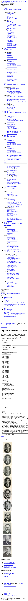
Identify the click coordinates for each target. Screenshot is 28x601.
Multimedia (6, 222)
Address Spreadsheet (11, 47)
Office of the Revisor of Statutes (14, 93)
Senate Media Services (12, 241)
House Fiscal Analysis (12, 255)
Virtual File (16, 304)
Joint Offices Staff (11, 107)
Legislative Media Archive (13, 246)
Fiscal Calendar (10, 122)
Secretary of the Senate (12, 69)
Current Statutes (10, 194)
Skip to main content (5, 1)
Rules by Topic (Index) (12, 211)
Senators (9, 53)
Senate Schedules (11, 124)
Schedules (6, 111)
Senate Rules (10, 76)
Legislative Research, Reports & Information (14, 251)
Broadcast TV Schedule (12, 132)
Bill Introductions (11, 167)
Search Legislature (5, 4)
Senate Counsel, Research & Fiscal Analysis (17, 71)
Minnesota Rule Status (12, 214)
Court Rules (9, 221)
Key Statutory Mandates (18, 314)
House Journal (10, 40)
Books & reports (10, 286)
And (6, 347)
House (5, 8)
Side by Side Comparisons (13, 159)
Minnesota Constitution (12, 218)
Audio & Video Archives (12, 231)
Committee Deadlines (12, 28)
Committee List (10, 21)
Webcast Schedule (11, 230)
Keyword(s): (5, 342)
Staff (8, 16)
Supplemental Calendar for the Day (15, 120)
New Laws (9, 285)
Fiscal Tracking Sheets (12, 170)
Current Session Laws (12, 186)
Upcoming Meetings (11, 24)
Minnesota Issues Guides (12, 284)
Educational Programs (12, 44)
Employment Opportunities (10, 316)
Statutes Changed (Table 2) (13, 206)
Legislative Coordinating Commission (15, 89)
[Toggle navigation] (1, 295)
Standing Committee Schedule (14, 25)
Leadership (9, 14)
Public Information (11, 35)
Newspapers (6, 300)
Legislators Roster (11, 267)
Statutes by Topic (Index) (12, 195)
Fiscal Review (10, 282)
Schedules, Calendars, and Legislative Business (15, 112)
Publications (6, 250)
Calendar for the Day (12, 119)
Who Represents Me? (12, 18)
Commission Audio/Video (13, 249)
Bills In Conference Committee (14, 158)
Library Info (6, 312)
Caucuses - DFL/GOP (12, 37)
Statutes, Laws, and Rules (10, 188)
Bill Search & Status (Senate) (13, 172)
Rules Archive (10, 213)
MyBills (8, 180)
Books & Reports (8, 297)
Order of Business (11, 118)
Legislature (6, 302)
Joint (5, 83)
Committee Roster (11, 22)
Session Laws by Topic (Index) (14, 202)
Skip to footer (23, 1)
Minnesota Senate (8, 49)
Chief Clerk (9, 31)
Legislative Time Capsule (13, 278)
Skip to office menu (15, 1)
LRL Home (2, 324)
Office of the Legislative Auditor (14, 92)
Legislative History (8, 309)
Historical (6, 301)
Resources (12, 310)
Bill (13, 168)
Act (16, 168)
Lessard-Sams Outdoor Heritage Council (16, 101)
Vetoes (8, 184)
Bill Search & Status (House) (13, 166)
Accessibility (10, 108)
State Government (13, 302)
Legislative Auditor (11, 259)
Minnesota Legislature (7, 2)
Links (5, 308)
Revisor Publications (11, 261)
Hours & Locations (18, 313)
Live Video (9, 229)
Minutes (8, 27)
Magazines (6, 298)
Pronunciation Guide (11, 45)
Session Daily (10, 233)
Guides (5, 306)
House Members (10, 13)
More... (8, 103)
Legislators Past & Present (13, 274)
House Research (10, 33)
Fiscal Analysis (10, 32)
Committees (6, 135)
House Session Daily (11, 265)
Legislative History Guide (13, 273)
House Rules (10, 41)
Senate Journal (10, 75)
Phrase (14, 347)
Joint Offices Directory (12, 105)
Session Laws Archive (12, 203)
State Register (10, 215)
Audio (13, 229)
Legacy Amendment (11, 110)
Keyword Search (11, 192)
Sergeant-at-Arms (11, 36)
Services (10, 314)
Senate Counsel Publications (13, 258)
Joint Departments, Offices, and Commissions (14, 84)
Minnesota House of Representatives (12, 9)
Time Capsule (10, 304)
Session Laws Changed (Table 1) (14, 205)
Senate (5, 48)
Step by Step (7, 310)
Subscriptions (10, 81)
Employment (10, 17)
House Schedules (11, 116)
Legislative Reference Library (14, 91)
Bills (5, 160)
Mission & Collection (9, 313)
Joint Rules (9, 43)
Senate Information (11, 270)
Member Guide (10, 269)
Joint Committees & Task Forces (14, 155)
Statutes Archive (10, 197)
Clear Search (4, 327)
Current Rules (10, 210)
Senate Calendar (10, 127)
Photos (8, 234)
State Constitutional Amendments (14, 219)
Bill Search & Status (11, 179)
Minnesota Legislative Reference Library (10, 293)
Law (5, 187)
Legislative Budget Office (13, 88)
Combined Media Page (12, 245)
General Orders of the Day (13, 128)
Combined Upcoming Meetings (14, 131)
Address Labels (10, 80)
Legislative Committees (9, 136)
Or (10, 347)
